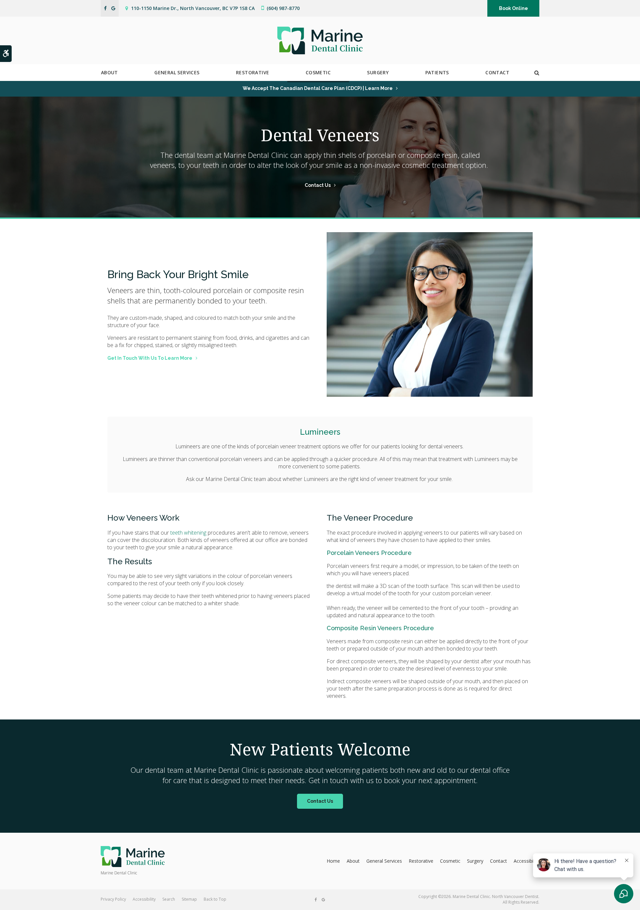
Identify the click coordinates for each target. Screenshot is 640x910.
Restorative (252, 72)
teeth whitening (188, 532)
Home (333, 861)
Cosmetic (318, 72)
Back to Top (215, 899)
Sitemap (189, 899)
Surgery (378, 72)
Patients (437, 72)
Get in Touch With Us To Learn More (149, 358)
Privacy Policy (113, 899)
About (109, 72)
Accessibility (526, 861)
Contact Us (318, 185)
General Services (176, 72)
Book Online (513, 8)
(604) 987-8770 (283, 8)
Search (168, 899)
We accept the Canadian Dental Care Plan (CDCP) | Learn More (318, 88)
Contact (497, 72)
